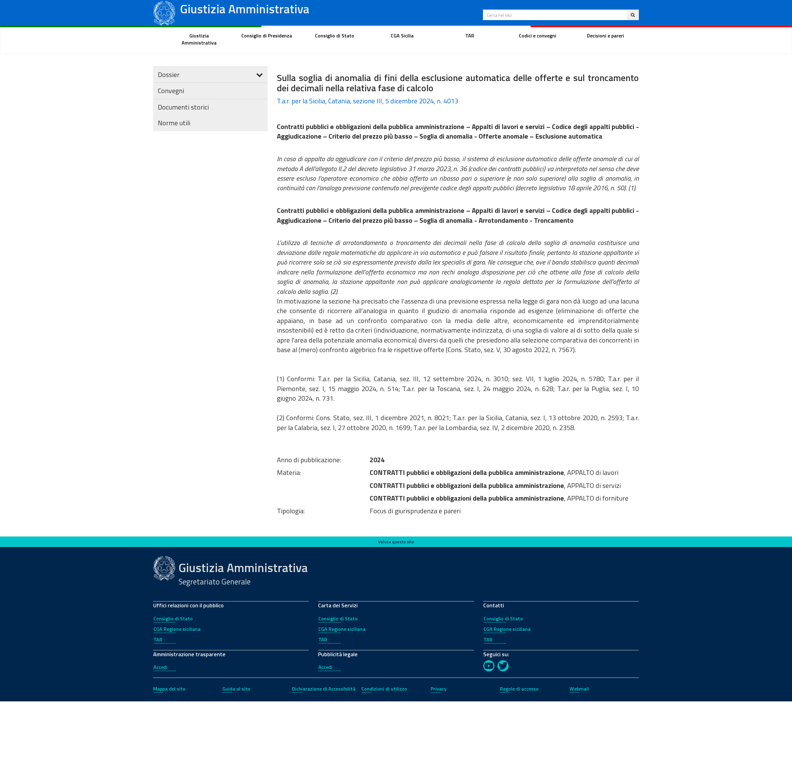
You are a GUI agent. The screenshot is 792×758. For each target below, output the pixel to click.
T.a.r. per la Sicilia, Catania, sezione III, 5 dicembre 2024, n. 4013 (367, 101)
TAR (157, 639)
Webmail (579, 688)
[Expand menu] (260, 75)
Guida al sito (236, 688)
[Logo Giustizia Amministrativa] (164, 12)
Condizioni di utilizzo (384, 688)
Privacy (438, 688)
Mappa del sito (169, 688)
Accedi (160, 667)
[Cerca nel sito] (633, 15)
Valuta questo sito (396, 541)
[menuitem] (199, 39)
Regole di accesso (519, 688)
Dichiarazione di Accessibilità (323, 688)
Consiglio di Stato (173, 618)
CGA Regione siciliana (176, 629)
